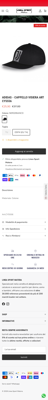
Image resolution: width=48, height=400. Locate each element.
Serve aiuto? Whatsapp (11, 384)
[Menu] (3, 11)
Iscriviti (24, 357)
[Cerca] (8, 11)
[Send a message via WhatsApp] (44, 396)
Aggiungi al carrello (24, 151)
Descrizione (7, 190)
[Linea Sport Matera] (24, 11)
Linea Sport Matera (15, 391)
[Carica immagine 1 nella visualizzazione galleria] (24, 58)
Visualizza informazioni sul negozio (18, 169)
